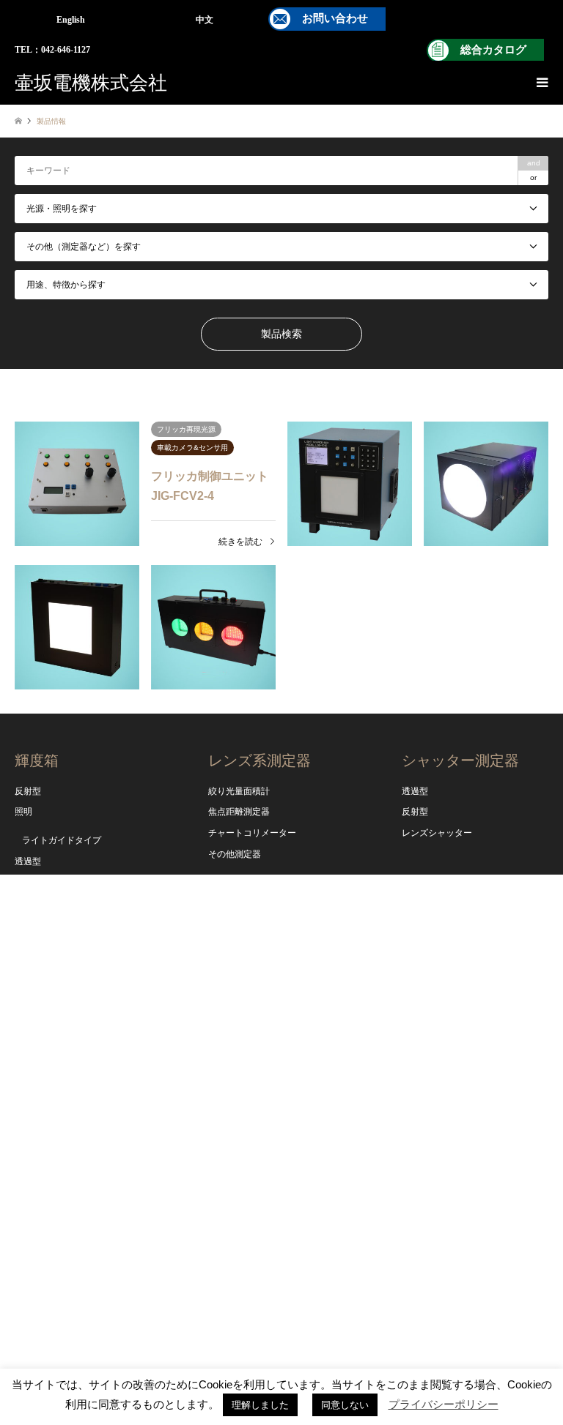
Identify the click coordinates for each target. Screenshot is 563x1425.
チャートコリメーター (252, 833)
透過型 (28, 861)
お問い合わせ (335, 18)
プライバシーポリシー (443, 1404)
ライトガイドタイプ (61, 840)
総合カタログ (493, 50)
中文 (204, 20)
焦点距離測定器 (239, 812)
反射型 (28, 791)
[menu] (541, 83)
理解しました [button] (260, 1404)
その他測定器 (234, 854)
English (70, 20)
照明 (23, 812)
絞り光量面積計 (239, 791)
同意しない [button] (345, 1404)
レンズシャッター (437, 833)
